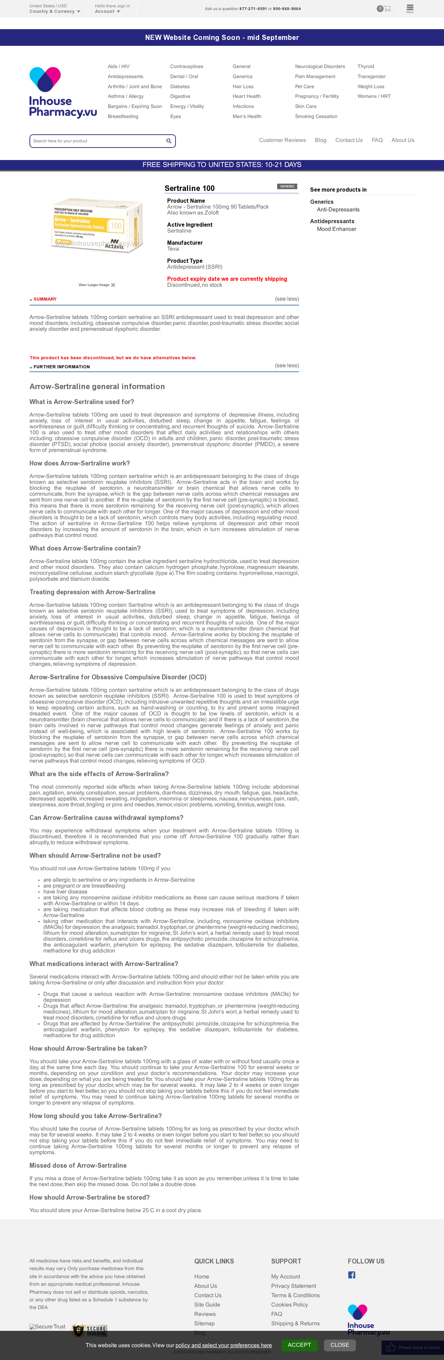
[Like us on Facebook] (352, 1275)
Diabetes (180, 87)
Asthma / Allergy (126, 96)
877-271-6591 (253, 8)
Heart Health (247, 96)
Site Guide (207, 1305)
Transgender (372, 77)
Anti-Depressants (338, 209)
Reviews (205, 1314)
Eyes (175, 117)
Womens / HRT (374, 96)
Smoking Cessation (316, 117)
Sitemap (204, 1323)
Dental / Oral (184, 77)
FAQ (377, 140)
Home (201, 1276)
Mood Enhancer (336, 229)
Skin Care (306, 106)
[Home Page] (369, 1321)
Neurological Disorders (320, 67)
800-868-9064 (287, 8)
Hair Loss (243, 87)
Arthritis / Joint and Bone (135, 87)
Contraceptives (186, 67)
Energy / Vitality (187, 106)
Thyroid (366, 67)
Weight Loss (371, 87)
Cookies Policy (289, 1305)
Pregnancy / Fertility (317, 96)
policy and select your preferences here (224, 1345)
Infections (243, 106)
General (241, 67)
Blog (320, 140)
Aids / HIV (118, 67)
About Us (403, 140)
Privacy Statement (293, 1286)
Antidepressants (125, 77)
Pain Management (315, 77)
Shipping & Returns (295, 1323)
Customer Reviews (282, 140)
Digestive (180, 96)
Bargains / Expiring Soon (135, 106)
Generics (243, 77)
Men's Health (247, 117)
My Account (285, 1276)
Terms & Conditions (295, 1295)
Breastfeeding (123, 117)
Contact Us (349, 140)
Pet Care (304, 87)
